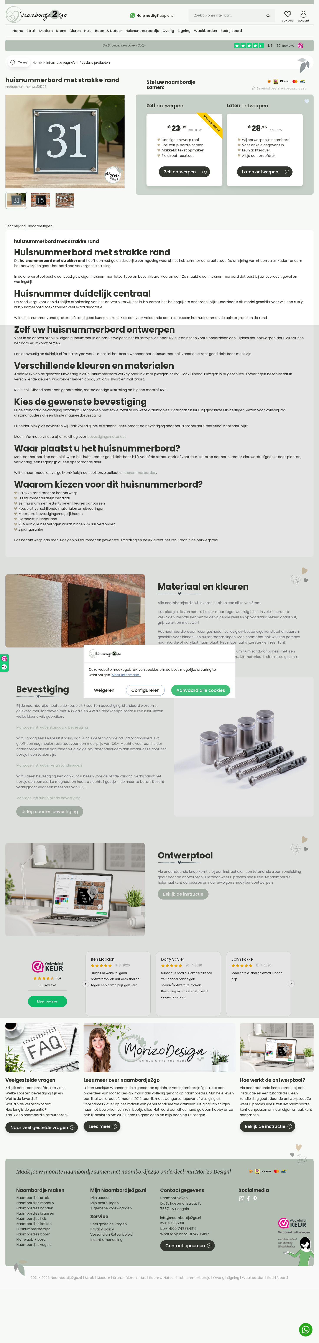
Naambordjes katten (34, 1224)
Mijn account (101, 1198)
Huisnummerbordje (193, 1277)
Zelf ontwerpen (180, 172)
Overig (218, 1277)
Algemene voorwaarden (111, 1208)
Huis (142, 1277)
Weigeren (104, 690)
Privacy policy (102, 1229)
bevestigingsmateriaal (106, 436)
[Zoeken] (268, 15)
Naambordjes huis (31, 1219)
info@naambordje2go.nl (180, 1217)
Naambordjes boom (33, 1234)
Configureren (145, 690)
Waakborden (252, 1277)
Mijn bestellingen (104, 1203)
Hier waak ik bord (31, 1239)
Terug (22, 62)
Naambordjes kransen (35, 1213)
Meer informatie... (126, 674)
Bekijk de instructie (183, 894)
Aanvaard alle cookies (200, 690)
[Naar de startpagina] (38, 14)
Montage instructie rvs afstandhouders (50, 765)
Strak (89, 1277)
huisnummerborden (139, 472)
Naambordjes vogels (33, 1245)
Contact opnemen (185, 1246)
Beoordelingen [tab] (40, 226)
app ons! (167, 15)
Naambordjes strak (32, 1198)
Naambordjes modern (35, 1203)
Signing (232, 1277)
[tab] (15, 226)
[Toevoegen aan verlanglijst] (306, 101)
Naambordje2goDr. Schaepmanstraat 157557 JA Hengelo (180, 1203)
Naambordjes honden (34, 1208)
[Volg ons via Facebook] (248, 1198)
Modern (103, 1277)
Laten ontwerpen (260, 172)
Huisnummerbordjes (33, 1229)
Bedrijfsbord (277, 1277)
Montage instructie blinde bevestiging (48, 797)
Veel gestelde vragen (108, 1224)
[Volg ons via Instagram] (241, 1198)
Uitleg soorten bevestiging (49, 811)
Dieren (131, 1277)
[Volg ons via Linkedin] (255, 1198)
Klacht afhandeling (106, 1240)
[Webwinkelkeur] (295, 1242)
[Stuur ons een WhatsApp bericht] (305, 1329)
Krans (117, 1277)
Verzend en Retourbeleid (111, 1234)
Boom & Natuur (161, 1277)
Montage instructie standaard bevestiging (52, 727)
